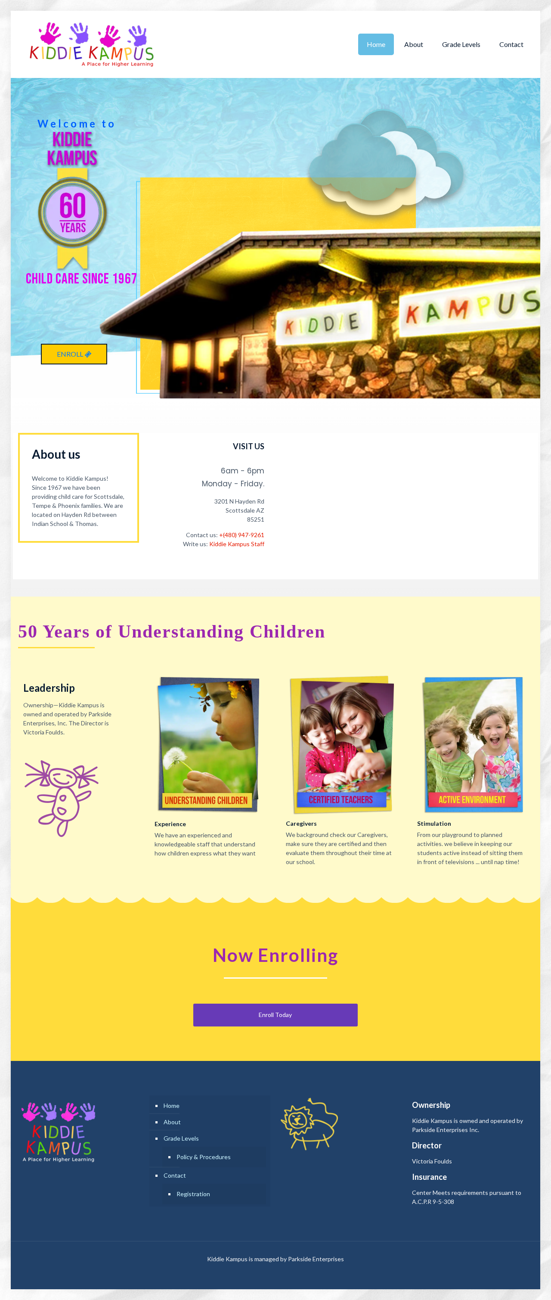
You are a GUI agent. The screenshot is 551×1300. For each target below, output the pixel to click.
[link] (210, 744)
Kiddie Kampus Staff (236, 543)
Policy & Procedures (203, 1156)
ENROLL (70, 354)
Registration (193, 1193)
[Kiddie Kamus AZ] (91, 44)
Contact (175, 1175)
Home (172, 1105)
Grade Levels (181, 1138)
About (172, 1122)
